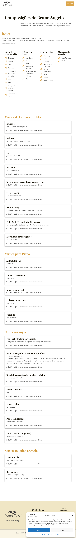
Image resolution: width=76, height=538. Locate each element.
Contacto (63, 511)
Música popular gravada (64, 53)
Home (64, 508)
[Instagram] (36, 510)
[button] (72, 515)
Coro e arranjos (46, 52)
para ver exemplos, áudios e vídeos (25, 130)
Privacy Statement (54, 534)
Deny (62, 530)
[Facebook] (33, 510)
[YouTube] (43, 510)
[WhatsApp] (40, 510)
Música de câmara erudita (11, 53)
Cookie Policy (45, 534)
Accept (39, 530)
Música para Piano (27, 53)
